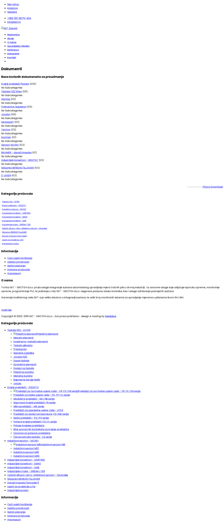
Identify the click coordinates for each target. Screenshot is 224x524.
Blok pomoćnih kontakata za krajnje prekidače (41, 429)
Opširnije (6, 310)
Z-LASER (6, 175)
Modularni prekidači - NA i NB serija (34, 399)
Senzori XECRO (10, 145)
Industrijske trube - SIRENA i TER (16, 224)
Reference (13, 49)
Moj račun (13, 4)
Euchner (6, 137)
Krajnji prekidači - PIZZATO (14, 205)
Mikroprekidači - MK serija (28, 406)
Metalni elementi (23, 338)
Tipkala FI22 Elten (11, 91)
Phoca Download (213, 187)
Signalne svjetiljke (23, 353)
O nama (11, 42)
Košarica (12, 8)
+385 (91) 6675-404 (19, 18)
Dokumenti (13, 53)
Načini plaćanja (16, 265)
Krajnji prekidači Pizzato (15, 84)
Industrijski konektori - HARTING (16, 213)
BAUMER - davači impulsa (16, 152)
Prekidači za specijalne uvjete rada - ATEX (38, 410)
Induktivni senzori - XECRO (14, 209)
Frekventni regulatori (13, 106)
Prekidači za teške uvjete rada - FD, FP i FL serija (41, 395)
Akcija (10, 38)
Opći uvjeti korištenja (19, 258)
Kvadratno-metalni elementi (30, 341)
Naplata (12, 12)
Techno (5, 129)
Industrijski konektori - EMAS (14, 217)
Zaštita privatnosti (18, 262)
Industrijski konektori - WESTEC (19, 160)
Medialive (110, 316)
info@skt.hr (14, 22)
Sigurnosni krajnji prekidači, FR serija (34, 402)
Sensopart (7, 122)
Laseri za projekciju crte (12, 240)
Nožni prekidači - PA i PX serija (31, 418)
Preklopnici (20, 349)
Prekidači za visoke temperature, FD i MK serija (41, 414)
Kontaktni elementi (24, 364)
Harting (5, 99)
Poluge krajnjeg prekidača (28, 425)
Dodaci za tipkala (23, 368)
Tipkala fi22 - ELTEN (10, 201)
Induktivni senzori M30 (26, 456)
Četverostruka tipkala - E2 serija (32, 437)
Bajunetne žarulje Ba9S (26, 379)
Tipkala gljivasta (22, 345)
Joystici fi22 (20, 357)
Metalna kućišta (22, 376)
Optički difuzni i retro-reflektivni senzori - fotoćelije (24, 228)
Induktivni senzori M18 (26, 452)
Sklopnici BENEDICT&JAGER (17, 168)
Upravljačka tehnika (18, 46)
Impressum (14, 273)
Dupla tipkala (21, 360)
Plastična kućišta (23, 372)
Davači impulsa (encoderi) (14, 236)
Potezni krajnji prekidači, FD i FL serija (35, 421)
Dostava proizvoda (18, 269)
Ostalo (17, 383)
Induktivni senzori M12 (26, 448)
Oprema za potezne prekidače (31, 433)
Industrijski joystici (10, 243)
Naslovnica (13, 34)
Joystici (5, 114)
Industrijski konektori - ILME (14, 220)
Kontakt (11, 57)
